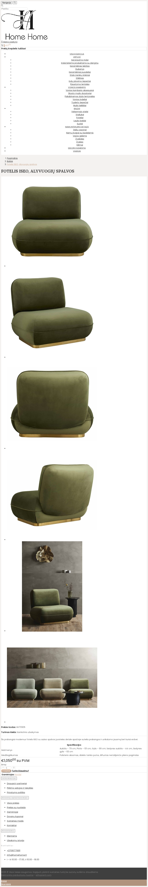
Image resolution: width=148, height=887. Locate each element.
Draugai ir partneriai (17, 783)
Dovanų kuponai (15, 816)
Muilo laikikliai (79, 105)
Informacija (9, 778)
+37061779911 (13, 850)
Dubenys (79, 69)
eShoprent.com (43, 875)
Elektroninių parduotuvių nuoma (17, 875)
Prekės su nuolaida (16, 807)
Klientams (8, 831)
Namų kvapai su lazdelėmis (80, 132)
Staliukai (80, 114)
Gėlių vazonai (80, 129)
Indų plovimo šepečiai (80, 81)
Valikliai (77, 151)
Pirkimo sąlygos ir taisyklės (20, 788)
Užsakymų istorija (15, 840)
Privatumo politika (16, 792)
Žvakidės (79, 138)
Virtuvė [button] (77, 57)
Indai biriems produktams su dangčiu (79, 63)
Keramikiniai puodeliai (80, 72)
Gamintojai (12, 812)
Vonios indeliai (80, 99)
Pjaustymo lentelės (79, 84)
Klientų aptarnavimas (15, 798)
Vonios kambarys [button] (77, 87)
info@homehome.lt (17, 855)
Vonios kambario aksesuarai (80, 90)
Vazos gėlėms (80, 135)
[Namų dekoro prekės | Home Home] (24, 38)
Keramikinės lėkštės (80, 66)
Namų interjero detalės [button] (77, 126)
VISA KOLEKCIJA (77, 54)
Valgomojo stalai (79, 111)
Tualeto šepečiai (79, 102)
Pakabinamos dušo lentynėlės (80, 96)
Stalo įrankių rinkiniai (80, 75)
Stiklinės (80, 78)
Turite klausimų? (20, 770)
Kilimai (80, 145)
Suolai (80, 123)
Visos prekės (13, 803)
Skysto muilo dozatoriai (79, 93)
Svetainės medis (15, 821)
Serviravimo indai (79, 60)
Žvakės (79, 141)
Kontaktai (11, 825)
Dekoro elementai (77, 148)
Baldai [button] (77, 108)
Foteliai (79, 117)
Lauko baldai (80, 120)
